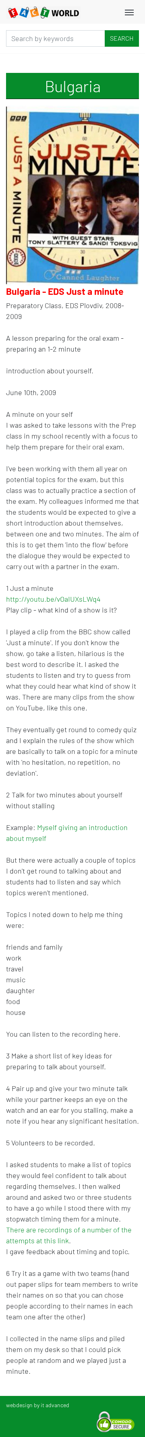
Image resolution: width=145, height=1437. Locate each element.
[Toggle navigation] (129, 11)
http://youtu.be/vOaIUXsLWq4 (54, 598)
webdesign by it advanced (37, 1405)
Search (122, 38)
